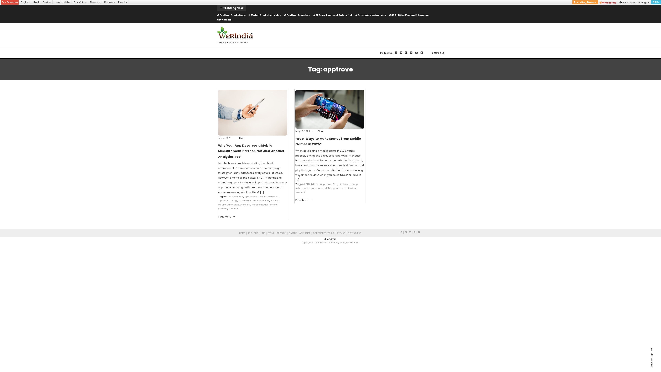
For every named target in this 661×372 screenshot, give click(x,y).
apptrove (224, 200)
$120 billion (312, 184)
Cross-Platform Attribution (254, 200)
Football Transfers (298, 15)
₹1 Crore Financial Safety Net (334, 15)
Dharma (109, 2)
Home (242, 233)
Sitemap (341, 233)
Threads (95, 2)
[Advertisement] (381, 32)
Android (331, 239)
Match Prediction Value (266, 15)
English (25, 2)
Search (436, 52)
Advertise (304, 233)
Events (122, 2)
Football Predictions (232, 15)
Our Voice (80, 2)
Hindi (36, 2)
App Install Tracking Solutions (261, 196)
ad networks (235, 196)
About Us (253, 233)
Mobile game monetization (340, 188)
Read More (225, 216)
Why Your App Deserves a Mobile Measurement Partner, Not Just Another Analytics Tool (251, 151)
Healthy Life (62, 2)
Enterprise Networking (372, 15)
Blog (241, 138)
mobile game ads (312, 188)
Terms (271, 233)
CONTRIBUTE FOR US (323, 233)
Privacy (281, 233)
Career (293, 233)
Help (263, 233)
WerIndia (234, 208)
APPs (656, 2)
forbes (344, 184)
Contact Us (354, 233)
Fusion (47, 2)
